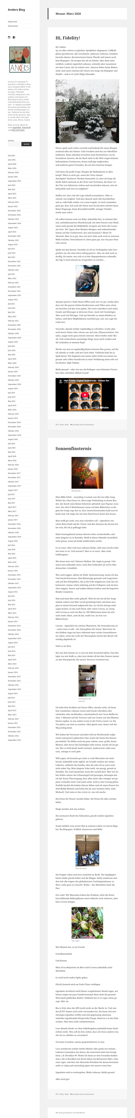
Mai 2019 (11, 401)
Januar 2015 (13, 621)
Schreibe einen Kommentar (83, 424)
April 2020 (12, 359)
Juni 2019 (11, 397)
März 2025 (12, 198)
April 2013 (12, 710)
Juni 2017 (11, 498)
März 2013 (12, 714)
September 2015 (14, 587)
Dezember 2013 (14, 676)
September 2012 (14, 740)
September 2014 (14, 638)
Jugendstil (17, 127)
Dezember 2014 (14, 626)
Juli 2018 (11, 443)
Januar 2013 (13, 723)
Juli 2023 (11, 249)
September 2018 (14, 435)
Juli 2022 (11, 274)
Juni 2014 (11, 651)
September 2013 (14, 689)
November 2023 (14, 236)
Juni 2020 (11, 350)
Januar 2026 (13, 177)
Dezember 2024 (14, 210)
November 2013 (14, 681)
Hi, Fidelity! (68, 38)
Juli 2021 (11, 304)
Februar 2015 (13, 617)
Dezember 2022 (14, 261)
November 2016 (14, 528)
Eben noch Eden (17, 130)
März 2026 (12, 168)
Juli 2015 (11, 596)
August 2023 (13, 244)
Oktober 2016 (13, 532)
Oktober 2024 (13, 219)
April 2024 (12, 232)
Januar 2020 (13, 371)
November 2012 (14, 731)
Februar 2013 (13, 719)
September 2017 (14, 486)
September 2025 (14, 181)
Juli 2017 (11, 494)
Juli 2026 (11, 155)
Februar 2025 (13, 202)
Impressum (12, 21)
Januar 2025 (13, 206)
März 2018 (12, 460)
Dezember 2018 (14, 422)
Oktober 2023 (13, 240)
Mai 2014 (11, 655)
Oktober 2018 (13, 431)
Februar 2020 (13, 367)
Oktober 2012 (13, 736)
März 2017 (12, 511)
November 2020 (14, 329)
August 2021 (13, 299)
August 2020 (13, 342)
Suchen (11, 140)
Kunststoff (26, 127)
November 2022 (14, 266)
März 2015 (12, 613)
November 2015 (14, 579)
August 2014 (13, 642)
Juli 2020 (11, 346)
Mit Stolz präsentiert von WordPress (70, 1113)
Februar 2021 (13, 321)
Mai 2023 (11, 257)
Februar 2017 (13, 515)
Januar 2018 (13, 469)
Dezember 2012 (14, 727)
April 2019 (12, 405)
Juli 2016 (11, 545)
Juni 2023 (11, 253)
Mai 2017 (11, 503)
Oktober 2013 (13, 685)
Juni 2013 (11, 702)
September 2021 (14, 295)
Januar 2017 (13, 520)
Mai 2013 (11, 706)
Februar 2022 (13, 282)
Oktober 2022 (13, 270)
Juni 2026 (11, 160)
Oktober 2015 (13, 583)
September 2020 (14, 338)
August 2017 (13, 490)
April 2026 (12, 164)
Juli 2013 (11, 698)
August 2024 (13, 227)
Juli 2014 (11, 647)
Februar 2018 (13, 465)
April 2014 (12, 659)
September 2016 (14, 537)
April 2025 (12, 194)
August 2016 (13, 541)
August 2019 (13, 388)
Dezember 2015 (14, 575)
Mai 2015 (11, 604)
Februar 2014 (13, 668)
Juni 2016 (11, 549)
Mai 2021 (11, 312)
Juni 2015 (11, 600)
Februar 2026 (13, 172)
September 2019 (14, 384)
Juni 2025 (11, 185)
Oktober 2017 (13, 482)
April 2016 (12, 558)
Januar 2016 (13, 570)
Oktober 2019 (13, 380)
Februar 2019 (13, 414)
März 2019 (12, 410)
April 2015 (12, 609)
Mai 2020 (11, 354)
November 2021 (14, 291)
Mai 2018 (11, 452)
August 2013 (13, 693)
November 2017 (14, 477)
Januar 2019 (13, 418)
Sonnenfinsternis (73, 448)
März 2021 (12, 316)
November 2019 (14, 376)
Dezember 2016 (14, 524)
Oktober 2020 (13, 333)
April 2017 (12, 507)
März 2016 (12, 562)
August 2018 (13, 439)
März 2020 (12, 363)
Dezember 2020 (14, 325)
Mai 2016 (11, 554)
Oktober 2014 (13, 634)
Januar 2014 (13, 672)
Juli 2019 (11, 393)
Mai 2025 (11, 189)
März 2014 (12, 664)
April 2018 (12, 456)
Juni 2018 (11, 448)
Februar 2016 (13, 566)
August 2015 (13, 592)
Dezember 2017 (14, 473)
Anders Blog (16, 10)
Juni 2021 (11, 308)
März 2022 (12, 278)
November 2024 (14, 215)
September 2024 (14, 223)
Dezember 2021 (14, 287)
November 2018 (14, 426)
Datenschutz (13, 26)
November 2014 (14, 630)
